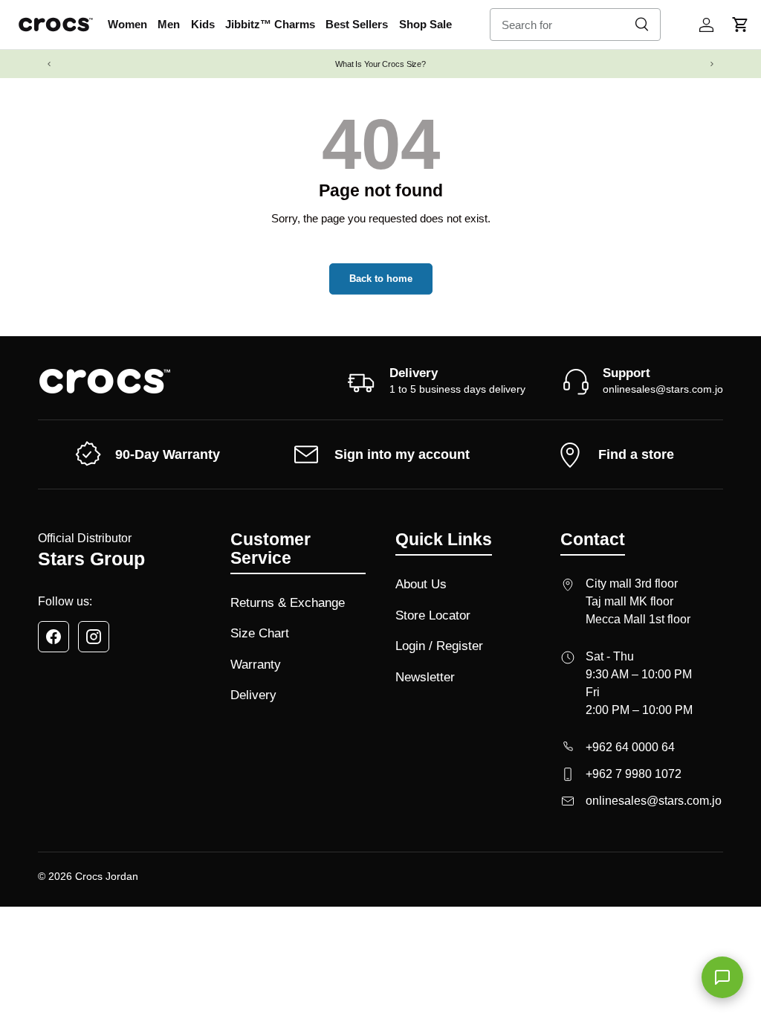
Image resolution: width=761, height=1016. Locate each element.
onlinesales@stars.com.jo (663, 389)
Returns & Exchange (287, 603)
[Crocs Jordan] (105, 381)
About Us (421, 584)
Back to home (380, 278)
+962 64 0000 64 (630, 747)
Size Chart (259, 633)
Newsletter (425, 677)
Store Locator (432, 615)
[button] (740, 24)
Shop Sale (425, 24)
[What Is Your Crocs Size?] (380, 64)
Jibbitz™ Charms (270, 24)
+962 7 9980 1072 (633, 774)
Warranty (255, 664)
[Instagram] (93, 636)
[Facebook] (53, 636)
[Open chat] (722, 977)
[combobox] (575, 24)
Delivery (253, 695)
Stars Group (91, 559)
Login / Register (439, 646)
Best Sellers (357, 24)
